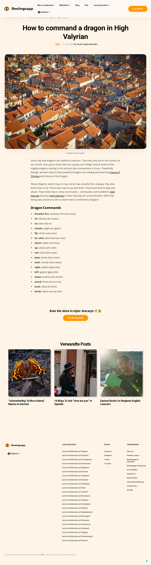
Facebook (107, 451)
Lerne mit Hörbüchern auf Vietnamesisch (77, 536)
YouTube (107, 464)
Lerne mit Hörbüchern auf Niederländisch (77, 512)
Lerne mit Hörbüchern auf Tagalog (75, 532)
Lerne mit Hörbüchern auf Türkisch (75, 492)
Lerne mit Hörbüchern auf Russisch (75, 480)
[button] (64, 5)
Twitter (107, 459)
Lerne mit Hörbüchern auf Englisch (75, 451)
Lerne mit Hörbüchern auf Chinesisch (76, 484)
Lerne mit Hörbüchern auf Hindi (73, 488)
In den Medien (132, 470)
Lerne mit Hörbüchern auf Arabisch (75, 500)
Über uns (130, 451)
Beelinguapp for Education (133, 461)
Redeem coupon (133, 455)
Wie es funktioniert (45, 5)
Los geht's (138, 8)
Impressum (131, 474)
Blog (77, 5)
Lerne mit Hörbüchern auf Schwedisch (76, 504)
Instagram (108, 455)
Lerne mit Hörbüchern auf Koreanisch (76, 496)
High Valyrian (57, 195)
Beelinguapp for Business (136, 466)
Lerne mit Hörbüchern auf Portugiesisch (77, 459)
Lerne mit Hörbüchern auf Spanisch (75, 455)
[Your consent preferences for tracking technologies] (147, 561)
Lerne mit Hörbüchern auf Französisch (76, 464)
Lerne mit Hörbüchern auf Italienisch (75, 468)
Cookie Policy (132, 486)
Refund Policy (132, 478)
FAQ (86, 5)
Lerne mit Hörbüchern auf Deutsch (75, 472)
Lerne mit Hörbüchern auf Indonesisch (76, 524)
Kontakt (130, 490)
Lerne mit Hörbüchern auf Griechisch (75, 520)
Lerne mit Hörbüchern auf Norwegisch (76, 516)
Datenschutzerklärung (135, 482)
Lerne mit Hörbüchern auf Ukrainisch (75, 528)
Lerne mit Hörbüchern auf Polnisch (75, 508)
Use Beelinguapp (75, 318)
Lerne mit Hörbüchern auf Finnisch (75, 540)
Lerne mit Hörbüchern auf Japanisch (75, 476)
